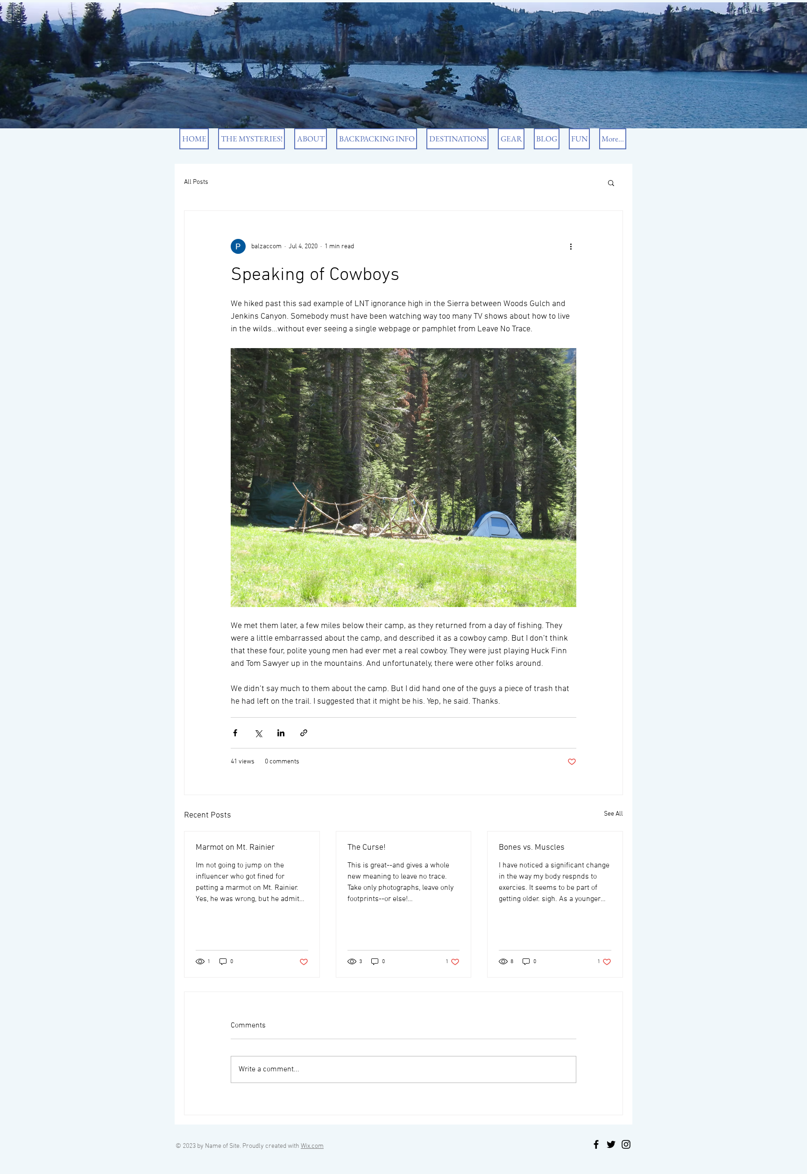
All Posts (196, 182)
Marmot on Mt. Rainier (235, 848)
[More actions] (570, 246)
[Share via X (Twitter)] (258, 732)
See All (613, 814)
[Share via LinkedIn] (280, 732)
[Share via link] (303, 732)
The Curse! (366, 848)
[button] (611, 182)
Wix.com (312, 1146)
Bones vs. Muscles (532, 848)
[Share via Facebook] (235, 732)
